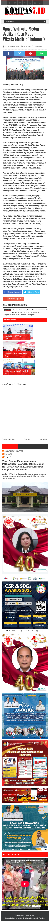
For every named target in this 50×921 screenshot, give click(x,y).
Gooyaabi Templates (38, 918)
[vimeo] (20, 2)
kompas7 (7, 457)
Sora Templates (17, 918)
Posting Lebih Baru (8, 439)
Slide (4, 48)
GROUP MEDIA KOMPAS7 (13, 451)
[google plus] (40, 2)
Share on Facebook (14, 292)
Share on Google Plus (15, 299)
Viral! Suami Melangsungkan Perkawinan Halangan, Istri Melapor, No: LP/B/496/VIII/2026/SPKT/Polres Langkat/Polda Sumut (23, 465)
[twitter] (14, 2)
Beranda (27, 439)
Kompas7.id (8, 454)
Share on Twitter (33, 292)
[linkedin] (35, 2)
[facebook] (9, 2)
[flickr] (25, 2)
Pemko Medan (38, 46)
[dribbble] (30, 2)
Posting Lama (43, 439)
